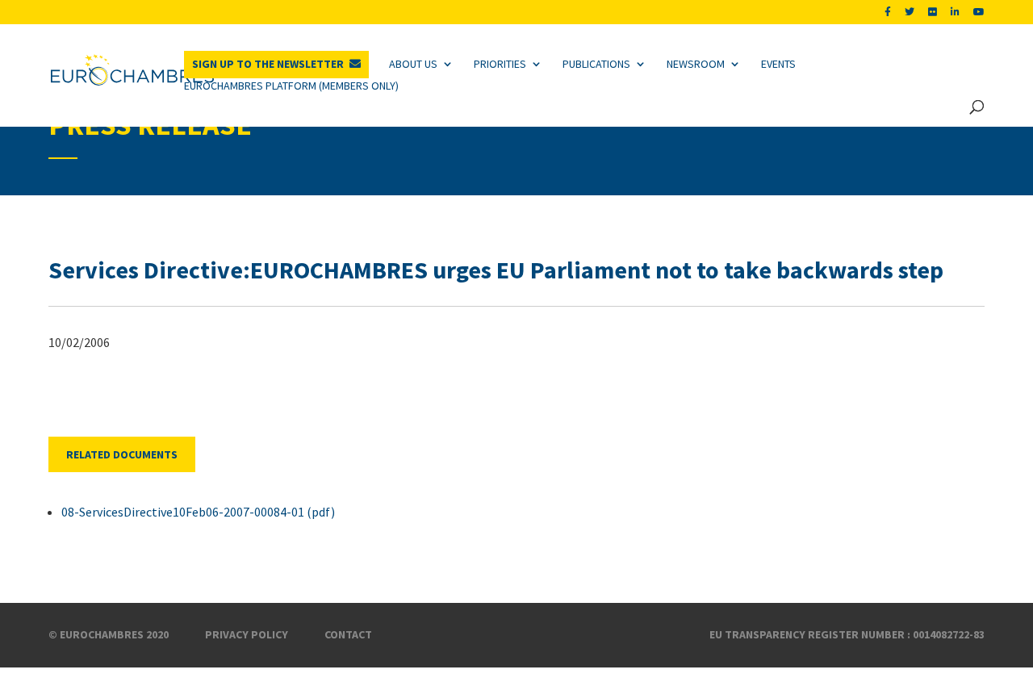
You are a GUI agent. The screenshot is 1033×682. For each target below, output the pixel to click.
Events (778, 63)
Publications (596, 63)
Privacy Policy (246, 634)
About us (413, 63)
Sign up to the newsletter (268, 63)
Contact (348, 634)
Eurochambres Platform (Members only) (291, 85)
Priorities (500, 63)
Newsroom (696, 63)
